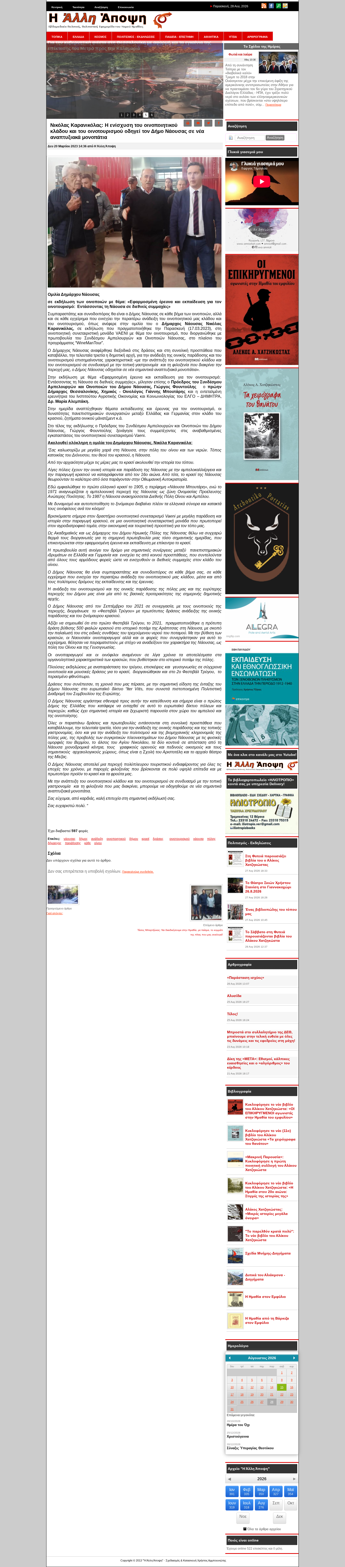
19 (252, 1394)
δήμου (133, 839)
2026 (261, 1479)
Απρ (276, 1492)
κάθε (87, 843)
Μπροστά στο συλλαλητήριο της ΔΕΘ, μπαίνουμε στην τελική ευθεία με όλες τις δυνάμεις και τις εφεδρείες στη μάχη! (261, 1036)
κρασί (145, 839)
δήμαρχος (54, 843)
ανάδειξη (97, 839)
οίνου (98, 843)
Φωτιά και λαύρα (240, 54)
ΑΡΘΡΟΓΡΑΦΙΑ (257, 36)
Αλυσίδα (234, 996)
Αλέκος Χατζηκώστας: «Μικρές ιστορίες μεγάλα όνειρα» (266, 1213)
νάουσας (70, 839)
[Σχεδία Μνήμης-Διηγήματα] (235, 1263)
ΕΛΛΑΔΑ (78, 36)
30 (291, 1401)
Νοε (243, 1516)
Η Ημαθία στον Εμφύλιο (265, 1297)
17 (232, 1394)
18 (241, 1394)
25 (241, 1401)
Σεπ (276, 1503)
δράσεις (158, 839)
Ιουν (232, 1505)
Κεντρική (57, 7)
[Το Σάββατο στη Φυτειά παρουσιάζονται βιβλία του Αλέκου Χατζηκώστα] (235, 941)
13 (261, 1387)
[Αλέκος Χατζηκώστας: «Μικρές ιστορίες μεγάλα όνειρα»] (235, 1219)
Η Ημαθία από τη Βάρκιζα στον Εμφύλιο (267, 1320)
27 (261, 1401)
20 (261, 1394)
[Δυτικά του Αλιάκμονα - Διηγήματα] (235, 1284)
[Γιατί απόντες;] (62, 904)
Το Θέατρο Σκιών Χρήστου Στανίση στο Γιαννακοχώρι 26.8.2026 (268, 887)
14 (271, 1387)
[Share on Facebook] (219, 123)
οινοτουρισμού (179, 839)
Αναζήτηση (101, 7)
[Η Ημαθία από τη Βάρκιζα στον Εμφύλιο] (235, 1328)
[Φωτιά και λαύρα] (278, 73)
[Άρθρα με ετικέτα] (168, 839)
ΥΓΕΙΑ (233, 36)
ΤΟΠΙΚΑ (57, 36)
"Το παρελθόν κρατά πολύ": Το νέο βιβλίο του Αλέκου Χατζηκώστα (269, 1235)
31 (232, 1409)
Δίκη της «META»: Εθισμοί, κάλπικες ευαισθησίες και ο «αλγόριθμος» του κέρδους (258, 1063)
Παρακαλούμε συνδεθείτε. (138, 871)
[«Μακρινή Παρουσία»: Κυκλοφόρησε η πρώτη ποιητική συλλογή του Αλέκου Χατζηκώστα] (235, 1166)
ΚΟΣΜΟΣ (100, 36)
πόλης (211, 839)
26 (252, 1401)
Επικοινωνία (126, 7)
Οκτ (290, 1503)
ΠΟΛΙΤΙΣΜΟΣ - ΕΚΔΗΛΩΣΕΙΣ (136, 36)
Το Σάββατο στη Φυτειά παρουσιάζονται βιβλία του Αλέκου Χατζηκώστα (268, 936)
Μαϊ (290, 1492)
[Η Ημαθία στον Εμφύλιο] (235, 1306)
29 (281, 1401)
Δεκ (279, 1516)
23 (291, 1394)
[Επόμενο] (294, 1357)
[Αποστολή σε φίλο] (198, 123)
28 (271, 1401)
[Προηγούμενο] (229, 1357)
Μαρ (261, 1492)
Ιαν (232, 1492)
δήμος (83, 839)
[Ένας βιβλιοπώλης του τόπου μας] (235, 919)
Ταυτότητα (78, 7)
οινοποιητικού (116, 839)
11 (242, 1387)
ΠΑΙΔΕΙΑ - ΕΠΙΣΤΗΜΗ (179, 36)
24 (232, 1401)
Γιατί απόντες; (54, 913)
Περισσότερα (273, 104)
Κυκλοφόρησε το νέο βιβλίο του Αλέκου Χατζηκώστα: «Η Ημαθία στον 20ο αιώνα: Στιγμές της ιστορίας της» (269, 1189)
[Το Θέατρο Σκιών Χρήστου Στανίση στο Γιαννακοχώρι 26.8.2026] (235, 892)
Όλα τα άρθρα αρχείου (264, 1529)
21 (271, 1394)
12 (252, 1387)
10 (232, 1387)
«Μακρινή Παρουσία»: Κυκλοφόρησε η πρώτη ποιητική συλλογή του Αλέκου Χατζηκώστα (271, 1163)
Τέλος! (232, 1014)
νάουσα (198, 839)
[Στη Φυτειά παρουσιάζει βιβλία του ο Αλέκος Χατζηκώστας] (235, 865)
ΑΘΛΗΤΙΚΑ (211, 36)
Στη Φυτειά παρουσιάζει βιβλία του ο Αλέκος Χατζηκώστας (265, 860)
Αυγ (261, 1505)
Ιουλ (247, 1505)
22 (281, 1394)
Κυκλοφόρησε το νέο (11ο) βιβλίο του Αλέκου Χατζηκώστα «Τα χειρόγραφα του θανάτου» (270, 1137)
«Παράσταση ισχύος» (245, 978)
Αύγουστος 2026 (262, 1358)
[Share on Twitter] (208, 123)
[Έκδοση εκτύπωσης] (188, 123)
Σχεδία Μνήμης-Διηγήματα (268, 1253)
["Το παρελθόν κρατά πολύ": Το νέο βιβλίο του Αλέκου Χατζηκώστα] (235, 1241)
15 (281, 1387)
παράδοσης (73, 843)
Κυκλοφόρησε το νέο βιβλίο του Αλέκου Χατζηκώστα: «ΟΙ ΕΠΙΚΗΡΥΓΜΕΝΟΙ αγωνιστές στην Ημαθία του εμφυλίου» (269, 1110)
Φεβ (246, 1492)
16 (291, 1387)
